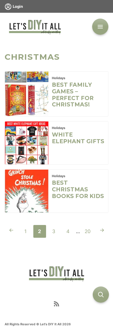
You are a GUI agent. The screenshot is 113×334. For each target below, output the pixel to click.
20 (89, 233)
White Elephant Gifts (78, 138)
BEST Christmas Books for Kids (78, 189)
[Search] (101, 294)
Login (18, 6)
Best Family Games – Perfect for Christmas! (73, 94)
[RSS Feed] (56, 305)
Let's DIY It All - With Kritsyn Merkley (35, 26)
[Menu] (100, 27)
